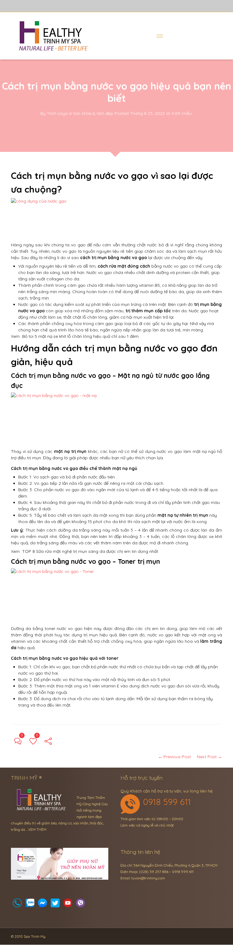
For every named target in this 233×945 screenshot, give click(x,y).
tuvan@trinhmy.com (148, 878)
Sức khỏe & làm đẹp (93, 113)
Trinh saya (57, 113)
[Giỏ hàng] (30, 905)
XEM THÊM (37, 829)
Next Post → (209, 756)
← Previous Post (174, 756)
